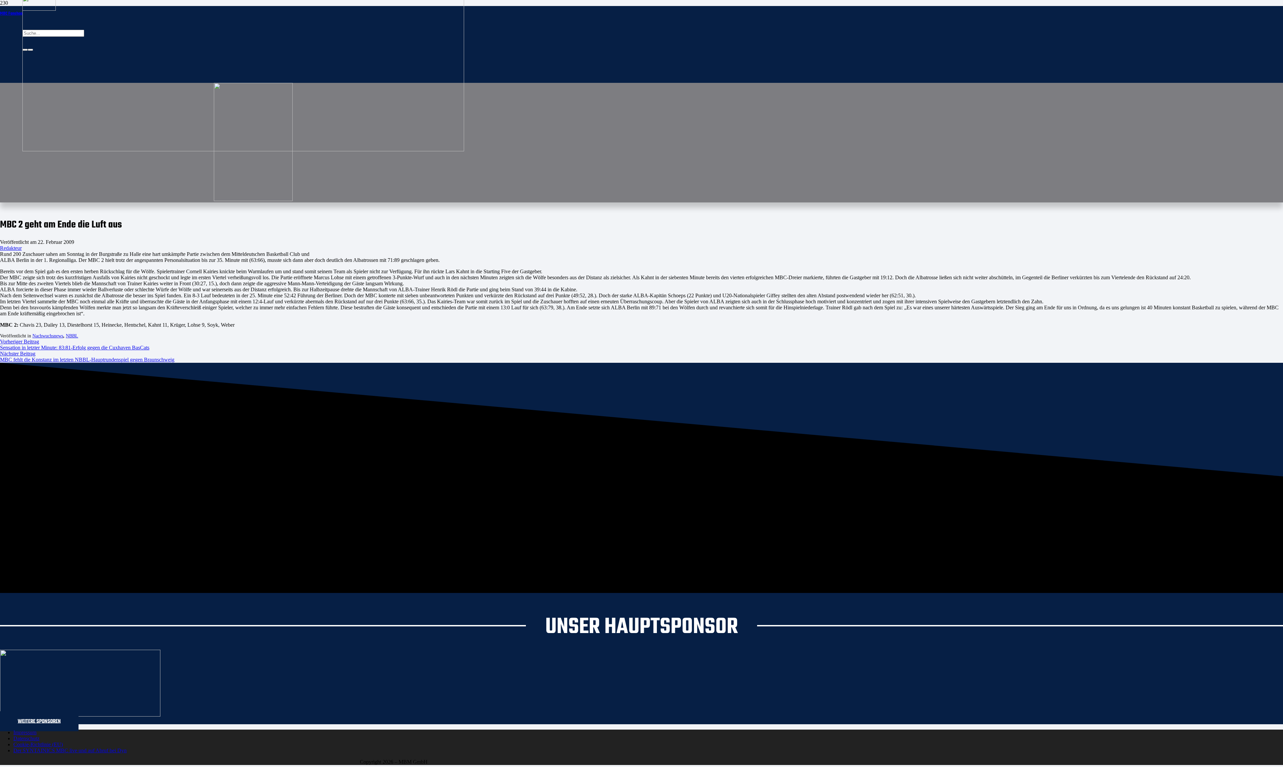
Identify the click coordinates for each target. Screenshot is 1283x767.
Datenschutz (26, 738)
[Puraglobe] (80, 715)
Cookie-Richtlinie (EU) (38, 744)
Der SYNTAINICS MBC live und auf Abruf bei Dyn (70, 750)
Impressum (24, 732)
